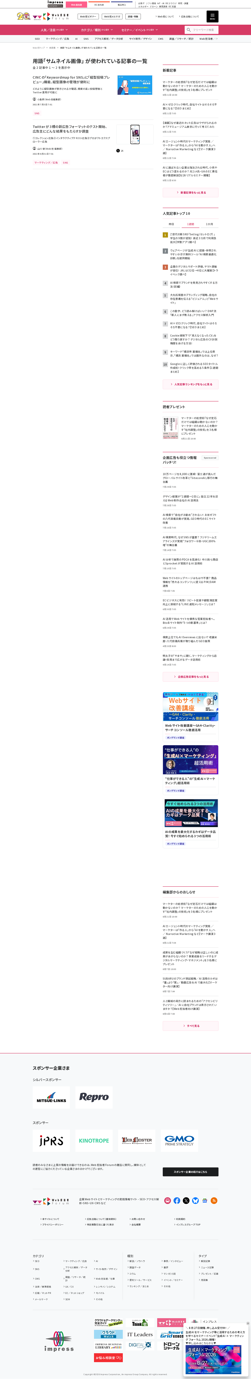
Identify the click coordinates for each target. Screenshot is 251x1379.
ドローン (154, 7)
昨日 (171, 224)
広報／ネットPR (43, 1292)
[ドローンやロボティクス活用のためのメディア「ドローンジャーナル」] (171, 1347)
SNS (86, 38)
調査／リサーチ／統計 (181, 38)
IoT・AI (160, 3)
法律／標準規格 (43, 1286)
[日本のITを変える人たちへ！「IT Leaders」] (140, 1336)
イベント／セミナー (173, 1279)
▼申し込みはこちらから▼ (201, 1343)
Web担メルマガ (112, 16)
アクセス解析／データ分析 (109, 38)
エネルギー (143, 7)
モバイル (100, 1292)
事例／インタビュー (173, 1261)
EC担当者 (99, 5)
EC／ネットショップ (74, 1292)
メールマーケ (41, 1299)
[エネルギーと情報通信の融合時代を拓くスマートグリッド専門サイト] (171, 1336)
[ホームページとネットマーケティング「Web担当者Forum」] (171, 1324)
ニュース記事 (207, 1267)
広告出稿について (190, 16)
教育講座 (163, 7)
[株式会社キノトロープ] (94, 1141)
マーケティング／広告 (57, 38)
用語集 (52, 47)
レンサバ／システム (105, 1286)
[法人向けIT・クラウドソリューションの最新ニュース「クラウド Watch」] (108, 1336)
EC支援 (172, 7)
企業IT (141, 3)
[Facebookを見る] (177, 1200)
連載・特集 (133, 16)
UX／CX (69, 1286)
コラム (132, 1273)
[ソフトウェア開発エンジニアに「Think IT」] (140, 1324)
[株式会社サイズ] (136, 1141)
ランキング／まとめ (139, 1286)
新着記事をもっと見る (193, 192)
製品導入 (122, 5)
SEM (67, 1299)
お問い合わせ (138, 1218)
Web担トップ (39, 47)
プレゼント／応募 (209, 1273)
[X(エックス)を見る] (186, 1200)
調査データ (134, 1267)
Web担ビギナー (88, 16)
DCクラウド (171, 3)
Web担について (166, 16)
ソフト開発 (151, 3)
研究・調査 (183, 3)
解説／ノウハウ (137, 1261)
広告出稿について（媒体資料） (102, 1218)
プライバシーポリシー (53, 1224)
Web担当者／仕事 (210, 38)
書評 (166, 1267)
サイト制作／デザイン (140, 38)
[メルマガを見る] (167, 1200)
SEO (37, 38)
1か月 (209, 224)
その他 (99, 1299)
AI (76, 38)
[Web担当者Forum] (51, 1202)
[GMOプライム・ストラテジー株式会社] (179, 1141)
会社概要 (136, 1224)
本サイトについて (50, 1218)
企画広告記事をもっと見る (193, 676)
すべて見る (193, 1026)
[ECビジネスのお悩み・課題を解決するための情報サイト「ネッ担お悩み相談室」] (108, 1359)
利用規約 (180, 1218)
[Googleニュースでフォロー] (204, 1200)
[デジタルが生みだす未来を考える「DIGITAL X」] (140, 1347)
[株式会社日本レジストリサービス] (51, 1141)
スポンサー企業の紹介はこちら (190, 1172)
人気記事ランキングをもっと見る (193, 384)
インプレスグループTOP (188, 1224)
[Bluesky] (195, 1200)
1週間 (190, 224)
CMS (160, 38)
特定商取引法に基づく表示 (100, 1224)
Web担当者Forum (51, 16)
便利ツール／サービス (140, 1279)
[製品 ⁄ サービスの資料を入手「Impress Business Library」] (108, 1347)
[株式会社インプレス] (59, 1341)
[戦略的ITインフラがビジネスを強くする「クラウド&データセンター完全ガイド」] (108, 1324)
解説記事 (205, 1261)
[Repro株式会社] (94, 1097)
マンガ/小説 (170, 1273)
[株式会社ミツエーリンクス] (51, 1097)
